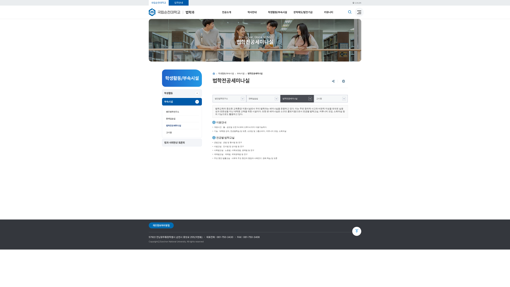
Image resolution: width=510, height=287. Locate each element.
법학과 (190, 12)
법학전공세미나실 (173, 125)
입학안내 (178, 2)
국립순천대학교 (158, 2)
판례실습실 (170, 118)
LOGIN (357, 3)
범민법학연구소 (172, 112)
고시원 (169, 132)
